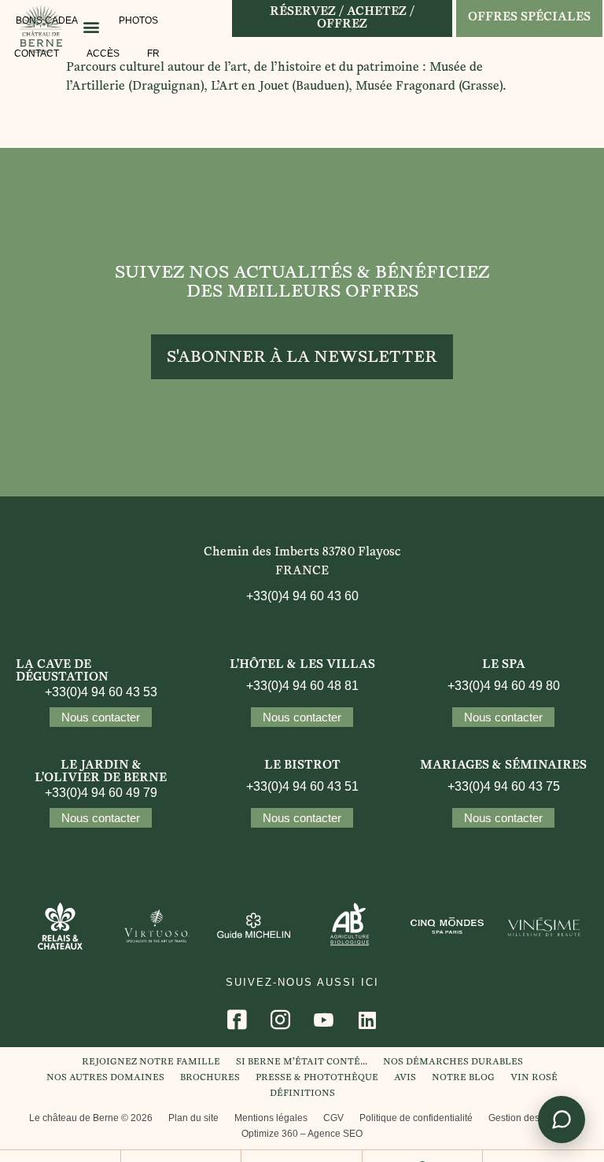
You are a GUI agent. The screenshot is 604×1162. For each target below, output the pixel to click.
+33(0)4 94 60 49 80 (503, 685)
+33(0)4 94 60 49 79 (101, 792)
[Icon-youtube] (324, 1019)
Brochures (210, 1078)
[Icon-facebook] (237, 1019)
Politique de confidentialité (416, 1117)
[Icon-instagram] (280, 1019)
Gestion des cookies (531, 1117)
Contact (36, 53)
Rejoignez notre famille (151, 1062)
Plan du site (193, 1117)
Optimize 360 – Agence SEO (302, 1133)
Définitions (302, 1094)
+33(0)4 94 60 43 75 (503, 786)
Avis (405, 1078)
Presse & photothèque (317, 1078)
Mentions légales (271, 1117)
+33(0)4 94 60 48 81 (302, 685)
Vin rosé (534, 1078)
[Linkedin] (367, 1019)
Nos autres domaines (105, 1078)
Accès (103, 53)
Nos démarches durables (453, 1062)
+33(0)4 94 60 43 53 (101, 692)
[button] (91, 26)
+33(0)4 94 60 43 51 (302, 786)
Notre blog (463, 1078)
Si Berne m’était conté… (301, 1062)
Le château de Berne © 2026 (91, 1117)
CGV (333, 1117)
